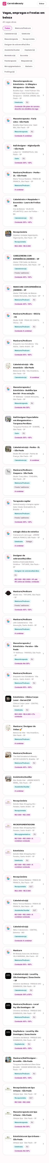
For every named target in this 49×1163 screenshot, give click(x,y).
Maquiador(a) (26, 61)
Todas (7, 28)
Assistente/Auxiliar (12, 50)
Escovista (24, 55)
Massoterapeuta (11, 39)
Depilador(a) (30, 50)
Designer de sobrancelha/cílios (17, 44)
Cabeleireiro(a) (11, 34)
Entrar (41, 3)
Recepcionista (28, 39)
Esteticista (26, 34)
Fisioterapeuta (10, 61)
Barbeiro (28, 66)
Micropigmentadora (13, 66)
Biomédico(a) (10, 55)
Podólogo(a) (10, 72)
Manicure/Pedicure (23, 28)
